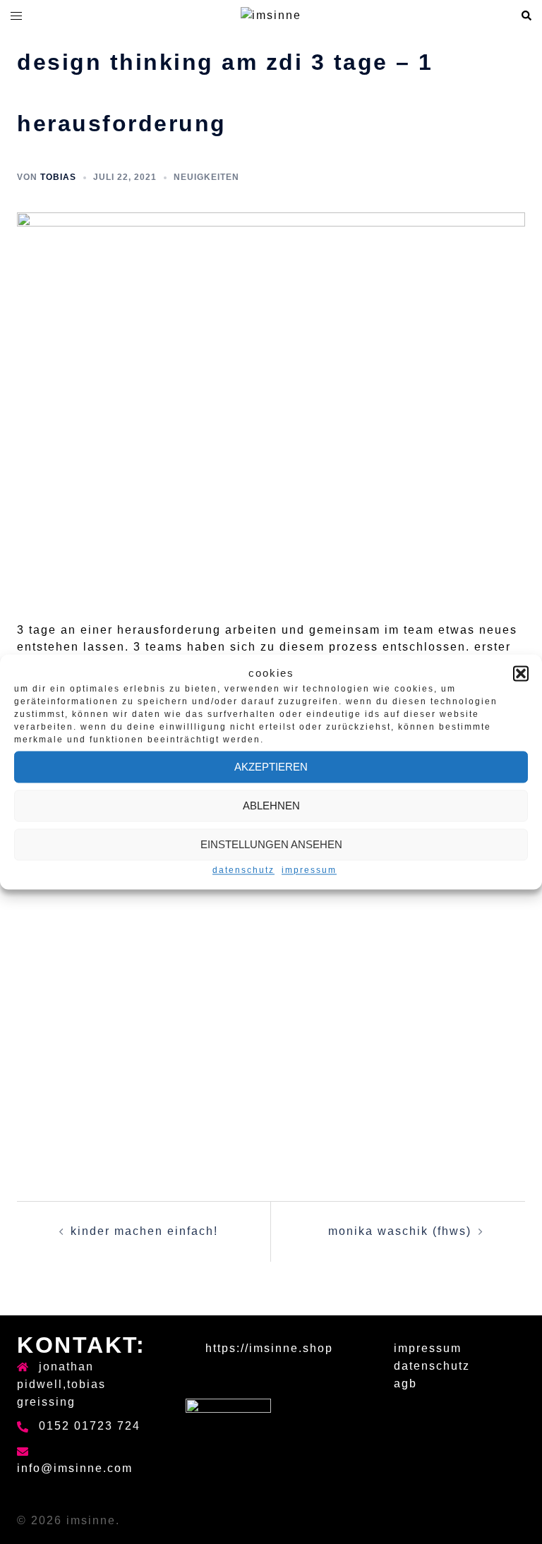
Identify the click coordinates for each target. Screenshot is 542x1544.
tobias (58, 177)
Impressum (309, 871)
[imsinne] (271, 15)
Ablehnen (271, 806)
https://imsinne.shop (269, 1348)
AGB (405, 1383)
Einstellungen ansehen (271, 844)
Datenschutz (243, 871)
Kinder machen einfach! (144, 1231)
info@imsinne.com (75, 1468)
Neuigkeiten (206, 177)
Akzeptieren (271, 767)
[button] (521, 673)
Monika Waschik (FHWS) (399, 1231)
